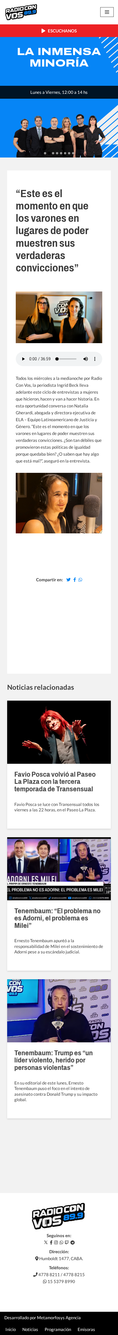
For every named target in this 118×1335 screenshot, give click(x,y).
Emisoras (86, 1329)
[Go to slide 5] (61, 153)
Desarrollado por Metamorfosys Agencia (42, 1317)
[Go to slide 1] (45, 153)
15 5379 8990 (61, 1281)
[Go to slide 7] (69, 153)
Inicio (10, 1329)
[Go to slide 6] (65, 153)
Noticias (30, 1329)
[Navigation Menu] (107, 12)
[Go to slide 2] (48, 153)
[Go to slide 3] (53, 153)
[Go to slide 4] (57, 153)
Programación (58, 1329)
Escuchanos (61, 30)
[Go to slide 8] (73, 153)
